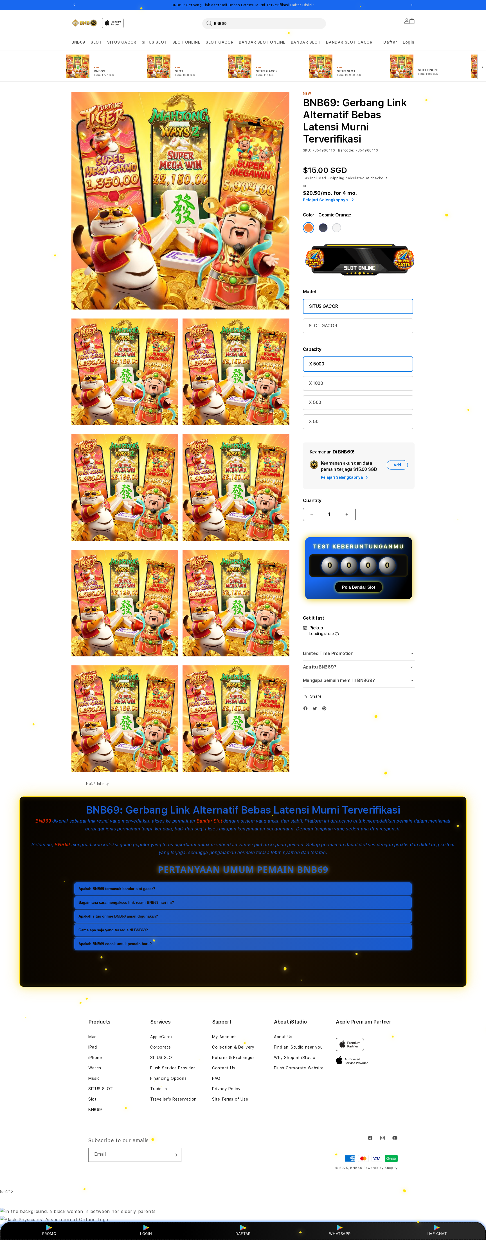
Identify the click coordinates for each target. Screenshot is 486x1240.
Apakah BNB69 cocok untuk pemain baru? (115, 943)
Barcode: (346, 150)
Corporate (160, 1047)
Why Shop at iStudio (294, 1057)
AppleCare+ (161, 1037)
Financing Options (168, 1078)
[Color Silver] (336, 227)
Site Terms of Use (230, 1099)
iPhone (95, 1057)
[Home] (84, 23)
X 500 (315, 402)
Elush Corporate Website (299, 1068)
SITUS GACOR (121, 42)
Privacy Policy (226, 1089)
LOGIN (146, 1233)
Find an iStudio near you (298, 1047)
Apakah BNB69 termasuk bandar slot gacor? (116, 888)
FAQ (216, 1078)
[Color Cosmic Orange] (308, 227)
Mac (92, 1037)
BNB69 (78, 42)
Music (94, 1078)
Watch (94, 1068)
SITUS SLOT (154, 42)
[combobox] (264, 23)
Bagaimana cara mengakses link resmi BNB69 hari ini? (126, 902)
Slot (92, 1099)
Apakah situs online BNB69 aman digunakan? (118, 916)
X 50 (314, 421)
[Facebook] (307, 710)
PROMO (49, 1233)
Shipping (336, 178)
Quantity (312, 500)
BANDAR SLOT (306, 42)
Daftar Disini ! (302, 5)
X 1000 (316, 383)
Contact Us (223, 1068)
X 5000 (316, 364)
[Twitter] (316, 710)
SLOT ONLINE (186, 42)
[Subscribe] (175, 1155)
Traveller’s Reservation (173, 1099)
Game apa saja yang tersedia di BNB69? (113, 930)
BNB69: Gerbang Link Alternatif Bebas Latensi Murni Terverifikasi (243, 5)
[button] (78, 42)
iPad (92, 1047)
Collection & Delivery (233, 1047)
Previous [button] (74, 5)
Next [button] (412, 5)
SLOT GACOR (219, 42)
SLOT (96, 42)
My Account (224, 1037)
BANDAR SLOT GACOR (349, 42)
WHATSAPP (339, 1233)
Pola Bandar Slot (358, 587)
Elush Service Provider (172, 1068)
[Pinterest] (326, 710)
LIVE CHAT (437, 1233)
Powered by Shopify (380, 1168)
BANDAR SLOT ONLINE (262, 42)
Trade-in (158, 1089)
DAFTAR (243, 1233)
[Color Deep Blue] (323, 227)
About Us (283, 1037)
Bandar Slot (209, 821)
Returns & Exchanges (233, 1057)
